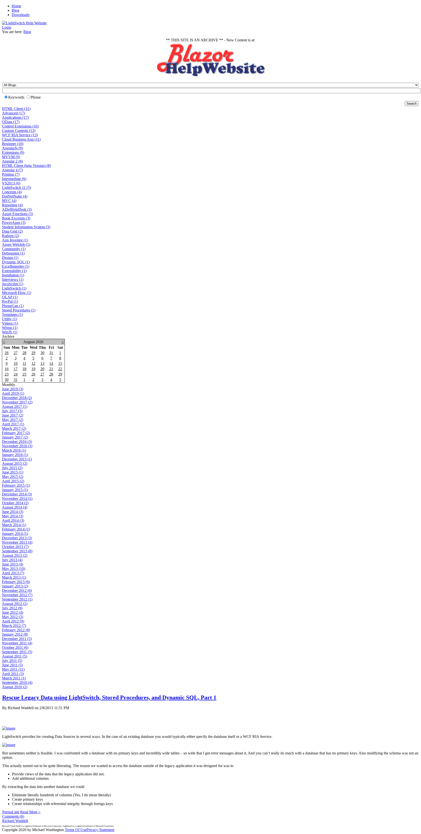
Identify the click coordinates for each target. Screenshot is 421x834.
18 (24, 369)
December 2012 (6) (17, 590)
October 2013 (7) (15, 547)
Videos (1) (10, 323)
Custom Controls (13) (18, 130)
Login (6, 27)
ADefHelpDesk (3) (17, 209)
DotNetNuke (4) (14, 196)
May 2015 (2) (12, 477)
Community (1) (14, 249)
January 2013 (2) (15, 586)
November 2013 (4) (17, 542)
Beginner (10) (12, 144)
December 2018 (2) (17, 398)
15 (60, 363)
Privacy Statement (100, 830)
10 (16, 363)
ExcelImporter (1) (15, 266)
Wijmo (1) (10, 328)
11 (24, 363)
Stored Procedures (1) (18, 310)
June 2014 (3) (12, 512)
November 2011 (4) (17, 643)
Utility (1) (9, 319)
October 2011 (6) (15, 647)
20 (42, 369)
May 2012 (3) (12, 617)
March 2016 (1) (14, 450)
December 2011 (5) (17, 639)
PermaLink (10, 812)
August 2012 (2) (14, 604)
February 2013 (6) (16, 582)
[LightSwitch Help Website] (24, 23)
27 (16, 353)
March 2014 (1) (14, 525)
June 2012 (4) (12, 612)
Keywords (16, 97)
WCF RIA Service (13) (20, 135)
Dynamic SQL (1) (16, 262)
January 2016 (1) (15, 455)
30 (42, 353)
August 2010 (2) (14, 687)
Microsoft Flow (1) (16, 293)
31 (51, 353)
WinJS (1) (9, 332)
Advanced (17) (13, 113)
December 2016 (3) (17, 442)
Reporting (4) (12, 205)
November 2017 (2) (17, 402)
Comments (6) (13, 816)
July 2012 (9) (12, 608)
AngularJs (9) (12, 148)
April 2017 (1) (13, 424)
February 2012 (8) (16, 630)
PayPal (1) (10, 301)
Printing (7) (10, 174)
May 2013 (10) (13, 569)
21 (51, 369)
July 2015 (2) (12, 468)
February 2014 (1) (16, 529)
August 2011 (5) (14, 656)
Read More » (30, 812)
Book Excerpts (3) (16, 218)
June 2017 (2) (12, 415)
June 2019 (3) (12, 389)
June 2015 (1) (12, 472)
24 (16, 374)
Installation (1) (13, 275)
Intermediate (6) (14, 179)
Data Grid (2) (12, 231)
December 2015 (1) (17, 459)
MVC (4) (9, 201)
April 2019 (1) (13, 393)
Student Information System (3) (26, 227)
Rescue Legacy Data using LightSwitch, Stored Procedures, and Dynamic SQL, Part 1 (109, 697)
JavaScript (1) (12, 284)
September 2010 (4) (17, 682)
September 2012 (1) (17, 599)
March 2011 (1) (14, 678)
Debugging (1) (13, 253)
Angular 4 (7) (12, 170)
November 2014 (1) (17, 498)
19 (33, 369)
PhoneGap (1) (13, 306)
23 (7, 374)
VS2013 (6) (11, 183)
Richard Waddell (15, 821)
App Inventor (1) (15, 240)
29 (33, 353)
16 (7, 369)
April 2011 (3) (13, 674)
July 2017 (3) (12, 411)
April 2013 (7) (13, 573)
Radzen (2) (10, 236)
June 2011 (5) (12, 665)
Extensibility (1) (14, 271)
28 (24, 353)
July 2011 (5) (12, 661)
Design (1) (10, 258)
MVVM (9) (11, 157)
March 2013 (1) (14, 577)
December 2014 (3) (17, 494)
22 (60, 369)
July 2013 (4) (12, 560)
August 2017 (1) (14, 406)
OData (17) (10, 122)
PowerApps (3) (14, 222)
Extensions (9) (13, 152)
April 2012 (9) (13, 621)
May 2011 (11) (13, 669)
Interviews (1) (12, 279)
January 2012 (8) (15, 634)
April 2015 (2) (13, 481)
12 (33, 363)
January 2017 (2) (15, 437)
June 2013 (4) (12, 564)
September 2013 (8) (17, 551)
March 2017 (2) (14, 428)
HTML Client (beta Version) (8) (26, 166)
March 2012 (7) (14, 625)
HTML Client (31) (16, 109)
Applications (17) (15, 117)
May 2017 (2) (12, 420)
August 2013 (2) (14, 555)
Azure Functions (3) (17, 214)
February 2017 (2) (16, 433)
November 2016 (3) (17, 446)
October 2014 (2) (15, 503)
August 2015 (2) (14, 463)
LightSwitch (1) (14, 288)
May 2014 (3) (12, 516)
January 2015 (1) (15, 490)
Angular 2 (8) (12, 161)
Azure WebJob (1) (16, 244)
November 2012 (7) (17, 595)
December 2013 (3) (17, 538)
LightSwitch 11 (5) (16, 187)
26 (7, 353)
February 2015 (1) (16, 485)
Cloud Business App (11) (21, 139)
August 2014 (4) (14, 507)
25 (24, 374)
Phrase (35, 97)
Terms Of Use (75, 830)
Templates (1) (12, 314)
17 (16, 369)
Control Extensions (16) (20, 126)
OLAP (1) (10, 297)
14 (51, 363)
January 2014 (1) (15, 534)
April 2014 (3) (13, 520)
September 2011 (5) (17, 652)
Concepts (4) (12, 192)
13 (42, 363)
